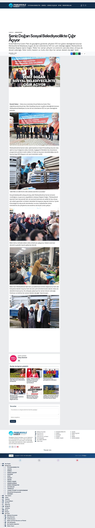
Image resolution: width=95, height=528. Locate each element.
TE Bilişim (84, 455)
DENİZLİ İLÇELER (52, 5)
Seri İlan (7, 503)
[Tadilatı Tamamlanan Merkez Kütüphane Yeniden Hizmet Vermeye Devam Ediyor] (51, 389)
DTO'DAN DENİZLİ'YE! (34, 5)
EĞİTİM (73, 436)
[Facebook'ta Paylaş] (72, 54)
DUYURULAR (10, 487)
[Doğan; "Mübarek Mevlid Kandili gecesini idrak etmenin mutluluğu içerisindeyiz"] (34, 373)
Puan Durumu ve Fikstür (42, 436)
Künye (6, 510)
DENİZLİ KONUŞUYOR (13, 485)
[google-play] (47, 450)
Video (6, 497)
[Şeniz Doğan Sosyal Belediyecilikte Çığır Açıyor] (34, 72)
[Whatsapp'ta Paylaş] (76, 54)
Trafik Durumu (40, 435)
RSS (12, 455)
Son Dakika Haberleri (41, 439)
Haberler (11, 32)
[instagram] (58, 460)
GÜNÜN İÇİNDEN (75, 438)
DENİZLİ (44, 5)
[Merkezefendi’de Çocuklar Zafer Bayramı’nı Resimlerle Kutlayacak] (17, 373)
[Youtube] (17, 447)
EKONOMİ (58, 435)
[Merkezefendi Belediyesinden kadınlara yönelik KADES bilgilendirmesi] (17, 389)
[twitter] (39, 460)
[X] (12, 447)
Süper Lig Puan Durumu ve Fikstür (16, 520)
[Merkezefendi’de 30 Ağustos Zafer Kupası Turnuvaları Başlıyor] (34, 389)
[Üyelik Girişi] (81, 5)
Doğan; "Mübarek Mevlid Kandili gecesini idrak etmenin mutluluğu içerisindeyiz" (33, 380)
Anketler (7, 508)
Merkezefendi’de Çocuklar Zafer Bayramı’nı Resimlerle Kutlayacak (17, 380)
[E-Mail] (19, 361)
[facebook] (20, 460)
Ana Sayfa (7, 463)
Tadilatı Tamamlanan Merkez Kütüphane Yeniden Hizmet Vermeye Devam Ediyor (51, 397)
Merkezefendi (18, 32)
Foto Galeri (8, 495)
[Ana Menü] (85, 5)
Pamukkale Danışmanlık (14, 492)
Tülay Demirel (22, 357)
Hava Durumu (40, 433)
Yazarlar (7, 499)
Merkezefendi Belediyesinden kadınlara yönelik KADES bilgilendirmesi (17, 397)
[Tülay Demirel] (13, 358)
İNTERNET (10, 494)
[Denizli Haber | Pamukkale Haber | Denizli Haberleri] (17, 5)
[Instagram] (15, 447)
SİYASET (58, 436)
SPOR (59, 5)
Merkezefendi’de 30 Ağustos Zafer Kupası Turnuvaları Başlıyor (32, 397)
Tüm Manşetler (40, 438)
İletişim (7, 511)
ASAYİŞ (73, 432)
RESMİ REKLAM (67, 5)
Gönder (13, 421)
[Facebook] (10, 447)
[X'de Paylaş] (74, 54)
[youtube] (77, 460)
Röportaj (7, 504)
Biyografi (7, 506)
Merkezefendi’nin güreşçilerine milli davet (49, 379)
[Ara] (83, 5)
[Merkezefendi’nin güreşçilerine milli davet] (51, 373)
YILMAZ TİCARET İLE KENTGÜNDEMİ (17, 490)
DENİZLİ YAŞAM (59, 438)
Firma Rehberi (9, 501)
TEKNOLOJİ (10, 488)
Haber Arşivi (39, 441)
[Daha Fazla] (79, 54)
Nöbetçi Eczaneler (41, 432)
